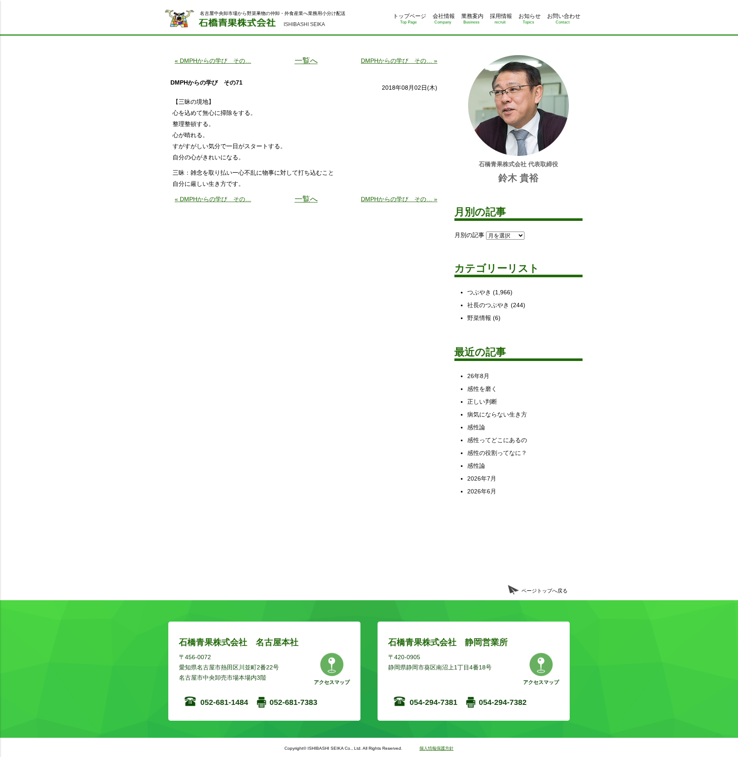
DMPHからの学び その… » (399, 60)
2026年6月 (481, 491)
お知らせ (529, 18)
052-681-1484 (224, 702)
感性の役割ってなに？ (497, 452)
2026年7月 (481, 478)
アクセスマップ (332, 682)
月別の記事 (469, 235)
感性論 (476, 427)
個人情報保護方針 (436, 748)
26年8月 (478, 376)
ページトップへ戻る (544, 591)
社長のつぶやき (488, 305)
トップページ (409, 18)
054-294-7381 (433, 702)
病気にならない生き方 (497, 414)
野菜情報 (479, 317)
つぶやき (479, 292)
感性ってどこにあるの (497, 440)
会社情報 (444, 18)
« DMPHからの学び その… (213, 60)
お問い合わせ (563, 18)
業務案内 (472, 18)
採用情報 (501, 18)
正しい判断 (482, 401)
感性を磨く (482, 388)
